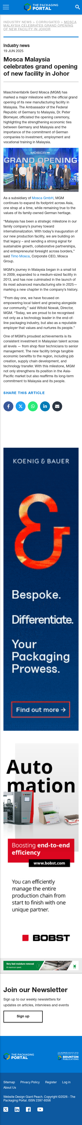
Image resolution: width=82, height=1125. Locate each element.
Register (51, 1082)
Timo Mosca (20, 256)
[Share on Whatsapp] (33, 406)
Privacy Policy (30, 1082)
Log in (66, 1082)
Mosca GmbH (42, 198)
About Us (9, 1087)
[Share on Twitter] (21, 406)
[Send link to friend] (57, 406)
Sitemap (9, 1082)
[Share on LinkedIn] (45, 406)
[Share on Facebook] (8, 406)
